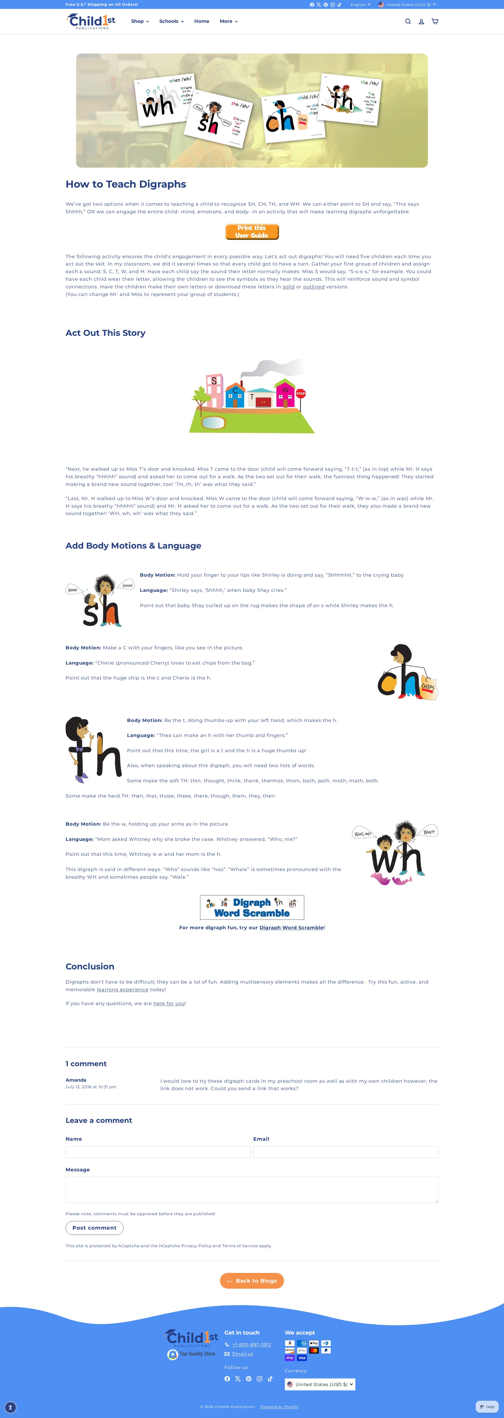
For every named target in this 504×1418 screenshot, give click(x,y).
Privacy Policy (196, 1245)
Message (78, 1170)
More (227, 21)
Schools (169, 21)
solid (289, 287)
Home (201, 21)
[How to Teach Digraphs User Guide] (252, 231)
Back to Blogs (255, 1281)
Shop (138, 21)
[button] (10, 1407)
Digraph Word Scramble (291, 928)
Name (74, 1139)
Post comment (94, 1228)
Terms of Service (240, 1245)
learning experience (123, 989)
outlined (314, 287)
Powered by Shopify (279, 1407)
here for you (169, 1003)
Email (261, 1139)
